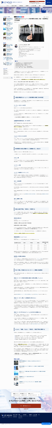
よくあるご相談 (33, 5)
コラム (44, 5)
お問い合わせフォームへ (27, 405)
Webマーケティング (9, 39)
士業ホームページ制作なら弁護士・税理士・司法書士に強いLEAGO (9, 45)
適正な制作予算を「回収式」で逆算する (21, 65)
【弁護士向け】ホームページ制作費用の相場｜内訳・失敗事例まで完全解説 (9, 54)
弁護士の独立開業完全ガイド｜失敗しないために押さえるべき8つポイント (9, 19)
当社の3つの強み (14, 5)
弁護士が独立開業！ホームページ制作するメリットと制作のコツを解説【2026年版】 (31, 366)
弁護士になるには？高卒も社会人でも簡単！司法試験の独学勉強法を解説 (9, 34)
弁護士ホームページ (16, 22)
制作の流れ (21, 5)
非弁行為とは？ (36, 294)
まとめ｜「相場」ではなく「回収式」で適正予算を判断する (24, 67)
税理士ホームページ (6, 74)
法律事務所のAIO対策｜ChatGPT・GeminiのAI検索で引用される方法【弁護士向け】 (9, 58)
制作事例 (27, 5)
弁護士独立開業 (8, 35)
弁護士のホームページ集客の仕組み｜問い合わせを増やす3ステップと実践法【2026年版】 (32, 371)
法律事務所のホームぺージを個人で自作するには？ (26, 376)
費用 (39, 5)
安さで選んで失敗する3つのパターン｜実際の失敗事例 (24, 66)
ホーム (8, 5)
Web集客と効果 (5, 72)
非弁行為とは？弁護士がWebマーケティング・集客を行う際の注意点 (9, 38)
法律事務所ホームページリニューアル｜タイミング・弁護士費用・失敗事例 (30, 381)
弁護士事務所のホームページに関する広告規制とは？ (24, 294)
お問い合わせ (49, 2)
